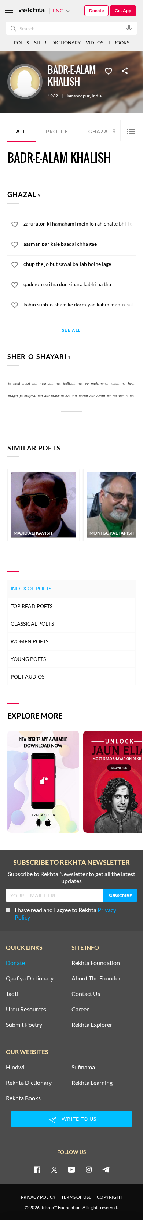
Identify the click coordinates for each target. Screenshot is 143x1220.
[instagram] (89, 1169)
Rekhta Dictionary (29, 1083)
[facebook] (37, 1169)
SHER (40, 43)
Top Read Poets (31, 606)
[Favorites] (108, 70)
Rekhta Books (23, 1098)
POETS (21, 43)
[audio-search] (129, 28)
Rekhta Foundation (96, 963)
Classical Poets (32, 623)
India (97, 96)
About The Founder (96, 978)
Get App (123, 10)
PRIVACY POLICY (38, 1197)
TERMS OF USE (76, 1197)
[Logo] (32, 11)
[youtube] (71, 1169)
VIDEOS (94, 43)
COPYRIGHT (109, 1197)
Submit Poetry (24, 1025)
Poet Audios (27, 676)
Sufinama (83, 1067)
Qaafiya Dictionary (30, 978)
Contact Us (86, 994)
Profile (57, 131)
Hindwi (15, 1067)
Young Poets (28, 659)
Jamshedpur (78, 96)
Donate (96, 10)
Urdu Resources (26, 1009)
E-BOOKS (119, 43)
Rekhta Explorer (92, 1025)
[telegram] (106, 1169)
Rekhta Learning (92, 1083)
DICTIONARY (66, 43)
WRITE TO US (79, 1119)
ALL (21, 131)
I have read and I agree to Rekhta (65, 913)
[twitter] (54, 1169)
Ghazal (102, 130)
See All (71, 330)
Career (80, 1009)
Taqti (12, 994)
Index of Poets (31, 588)
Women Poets (29, 641)
